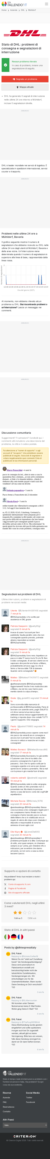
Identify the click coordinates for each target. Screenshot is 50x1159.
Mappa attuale (27, 87)
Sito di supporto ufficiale (19, 892)
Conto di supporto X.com (19, 884)
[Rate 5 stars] (34, 913)
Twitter (29, 1097)
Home (4, 10)
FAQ (4, 1102)
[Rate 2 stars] (20, 913)
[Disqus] (25, 498)
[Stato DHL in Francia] (20, 937)
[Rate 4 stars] (29, 913)
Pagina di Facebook (17, 888)
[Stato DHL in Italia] (7, 937)
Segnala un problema (26, 79)
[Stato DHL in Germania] (14, 937)
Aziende (13, 10)
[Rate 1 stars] (15, 913)
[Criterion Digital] (25, 1136)
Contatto (7, 1111)
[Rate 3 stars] (25, 913)
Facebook (30, 1102)
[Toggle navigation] (46, 4)
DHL (22, 10)
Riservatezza (8, 1107)
